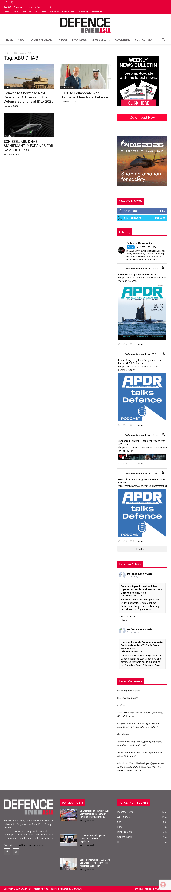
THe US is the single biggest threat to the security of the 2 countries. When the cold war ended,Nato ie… (140, 762)
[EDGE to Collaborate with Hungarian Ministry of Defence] (85, 76)
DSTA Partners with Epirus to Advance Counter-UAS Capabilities (93, 838)
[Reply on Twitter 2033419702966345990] (119, 344)
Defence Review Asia (137, 268)
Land (7, 87)
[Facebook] (6, 2)
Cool (122, 700)
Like (162, 210)
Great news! (130, 692)
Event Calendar (27, 11)
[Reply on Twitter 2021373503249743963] (119, 464)
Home (6, 11)
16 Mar (155, 268)
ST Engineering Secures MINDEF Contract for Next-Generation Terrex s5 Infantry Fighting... (94, 814)
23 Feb (155, 354)
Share (124, 620)
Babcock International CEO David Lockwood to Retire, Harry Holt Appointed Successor (95, 863)
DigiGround (77, 888)
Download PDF (142, 117)
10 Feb (155, 435)
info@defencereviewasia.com (32, 845)
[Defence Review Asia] (85, 25)
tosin (119, 736)
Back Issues (54, 11)
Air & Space (9, 136)
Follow (160, 217)
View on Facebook (127, 616)
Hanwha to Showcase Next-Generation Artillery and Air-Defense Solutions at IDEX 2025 (28, 97)
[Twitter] (11, 2)
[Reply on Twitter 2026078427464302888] (119, 425)
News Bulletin (68, 11)
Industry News (67, 87)
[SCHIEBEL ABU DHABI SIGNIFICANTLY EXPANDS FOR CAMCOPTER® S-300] (29, 125)
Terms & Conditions (143, 888)
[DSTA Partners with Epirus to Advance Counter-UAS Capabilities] (68, 840)
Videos (43, 11)
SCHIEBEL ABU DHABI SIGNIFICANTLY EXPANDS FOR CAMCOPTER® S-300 (28, 146)
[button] (163, 40)
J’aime (125, 729)
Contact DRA (96, 11)
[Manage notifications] (163, 884)
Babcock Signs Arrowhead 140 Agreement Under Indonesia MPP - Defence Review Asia (141, 589)
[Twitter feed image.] (142, 312)
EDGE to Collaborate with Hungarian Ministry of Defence (84, 95)
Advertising (83, 11)
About (15, 11)
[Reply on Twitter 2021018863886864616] (119, 541)
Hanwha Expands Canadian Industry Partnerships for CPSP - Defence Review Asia (142, 645)
